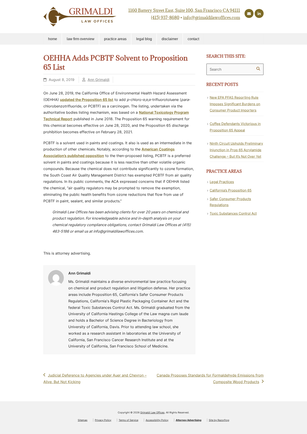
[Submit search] (258, 68)
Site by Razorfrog (219, 420)
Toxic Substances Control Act (233, 213)
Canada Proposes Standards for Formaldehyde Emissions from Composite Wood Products (210, 378)
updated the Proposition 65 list (86, 99)
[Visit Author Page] (56, 277)
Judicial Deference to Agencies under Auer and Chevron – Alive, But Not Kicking (95, 378)
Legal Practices (222, 182)
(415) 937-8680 (165, 17)
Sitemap (82, 420)
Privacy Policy (103, 420)
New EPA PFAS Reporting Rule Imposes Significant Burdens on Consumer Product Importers (235, 104)
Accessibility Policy (157, 420)
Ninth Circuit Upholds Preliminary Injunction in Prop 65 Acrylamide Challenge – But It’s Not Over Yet (236, 150)
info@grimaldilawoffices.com (211, 17)
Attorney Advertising (188, 420)
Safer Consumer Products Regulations (230, 202)
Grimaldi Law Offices (152, 412)
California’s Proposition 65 (230, 190)
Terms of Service (128, 420)
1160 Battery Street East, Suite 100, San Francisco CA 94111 (184, 10)
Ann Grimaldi (98, 79)
